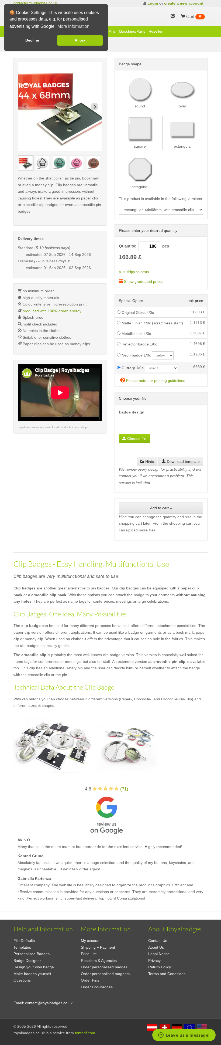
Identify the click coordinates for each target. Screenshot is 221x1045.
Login (152, 3)
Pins (112, 31)
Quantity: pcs (144, 246)
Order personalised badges (104, 967)
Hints (149, 461)
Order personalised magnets (105, 974)
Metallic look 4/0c (135, 333)
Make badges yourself (32, 974)
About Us (156, 947)
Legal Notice (159, 954)
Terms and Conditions (166, 974)
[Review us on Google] (106, 814)
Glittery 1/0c (132, 368)
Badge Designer (27, 960)
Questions (22, 980)
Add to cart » (161, 508)
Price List (88, 954)
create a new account (183, 3)
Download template (183, 461)
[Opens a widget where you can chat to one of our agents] (184, 1035)
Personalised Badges (31, 954)
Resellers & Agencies (99, 960)
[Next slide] (94, 106)
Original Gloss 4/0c (137, 312)
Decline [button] (32, 40)
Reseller (156, 31)
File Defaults (24, 940)
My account (91, 940)
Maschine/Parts (132, 31)
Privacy (154, 960)
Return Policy (159, 967)
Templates (22, 947)
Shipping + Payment (98, 947)
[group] (25, 163)
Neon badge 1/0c (135, 355)
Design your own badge (33, 967)
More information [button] (73, 26)
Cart (193, 16)
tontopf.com (85, 1033)
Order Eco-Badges (97, 987)
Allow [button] (80, 40)
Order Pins (90, 980)
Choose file (136, 438)
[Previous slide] (25, 106)
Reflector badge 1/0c (138, 344)
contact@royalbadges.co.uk (35, 3)
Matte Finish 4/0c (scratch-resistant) (151, 323)
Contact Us (157, 940)
